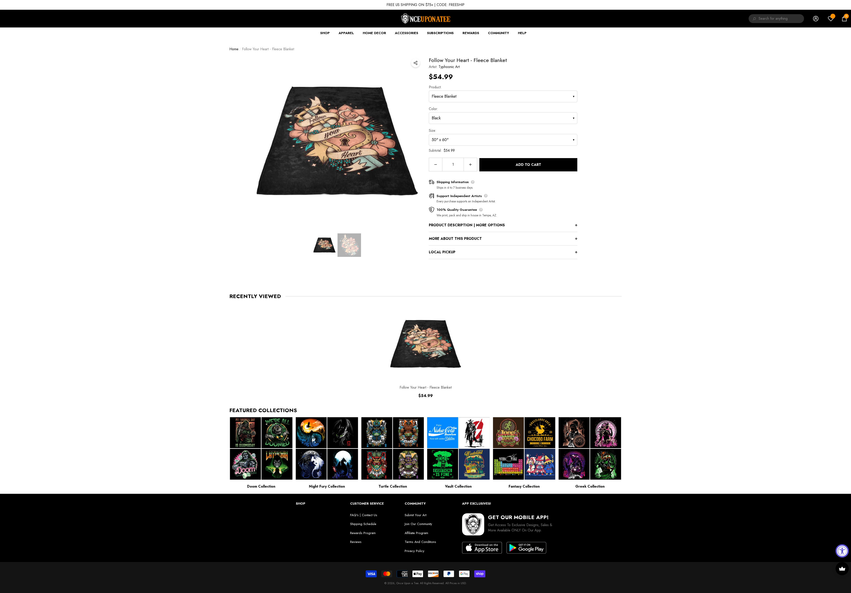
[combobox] (781, 18)
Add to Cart (528, 164)
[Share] (415, 62)
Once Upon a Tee (407, 583)
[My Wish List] (831, 18)
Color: (433, 108)
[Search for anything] (754, 18)
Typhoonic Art (449, 66)
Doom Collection (261, 486)
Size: (432, 130)
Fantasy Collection (524, 486)
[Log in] (815, 18)
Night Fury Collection (327, 486)
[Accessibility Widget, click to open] (842, 551)
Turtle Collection (393, 486)
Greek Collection (590, 486)
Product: (435, 87)
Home (233, 49)
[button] (844, 18)
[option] (337, 141)
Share (415, 62)
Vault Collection (458, 486)
